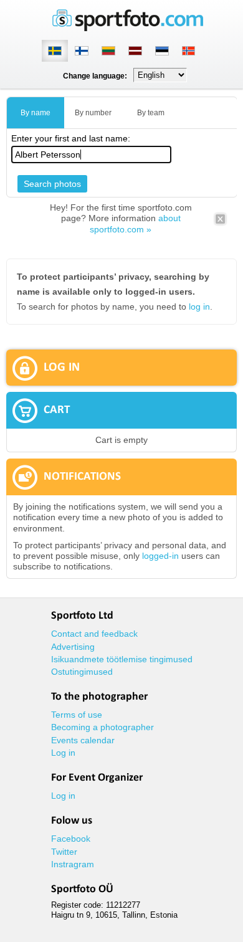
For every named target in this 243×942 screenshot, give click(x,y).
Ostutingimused (82, 672)
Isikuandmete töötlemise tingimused (122, 659)
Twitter (64, 852)
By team (150, 112)
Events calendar (83, 740)
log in (199, 307)
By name (35, 112)
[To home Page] (127, 28)
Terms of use (76, 715)
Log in (63, 753)
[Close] (220, 223)
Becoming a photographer (102, 727)
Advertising (73, 647)
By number (93, 112)
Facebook (70, 839)
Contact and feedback (94, 634)
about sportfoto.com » (135, 223)
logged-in (160, 556)
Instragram (72, 864)
